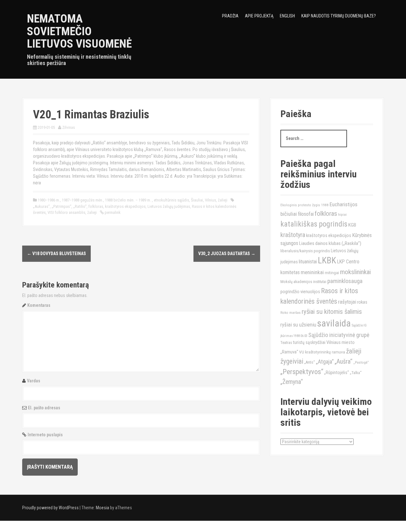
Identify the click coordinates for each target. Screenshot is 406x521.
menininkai (312, 272)
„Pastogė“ (361, 362)
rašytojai (347, 302)
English (287, 15)
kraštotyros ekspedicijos (125, 206)
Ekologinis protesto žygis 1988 (304, 205)
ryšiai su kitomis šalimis (332, 311)
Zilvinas (68, 127)
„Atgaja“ (325, 361)
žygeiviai (291, 361)
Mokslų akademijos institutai (303, 281)
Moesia (102, 507)
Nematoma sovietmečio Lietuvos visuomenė (79, 31)
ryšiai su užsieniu (298, 324)
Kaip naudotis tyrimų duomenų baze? (338, 15)
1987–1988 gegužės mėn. (82, 200)
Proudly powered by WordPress (50, 507)
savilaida (334, 323)
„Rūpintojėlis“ (336, 372)
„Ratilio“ (80, 206)
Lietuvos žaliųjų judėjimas (168, 206)
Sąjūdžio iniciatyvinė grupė (338, 335)
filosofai (306, 214)
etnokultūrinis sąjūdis (171, 200)
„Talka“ (356, 372)
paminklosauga (345, 281)
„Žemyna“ (291, 382)
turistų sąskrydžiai (309, 342)
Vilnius (210, 200)
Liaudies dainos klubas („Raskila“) (330, 243)
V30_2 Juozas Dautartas (226, 253)
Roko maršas (290, 312)
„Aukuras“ (41, 206)
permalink (112, 212)
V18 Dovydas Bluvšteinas (56, 253)
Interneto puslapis (45, 434)
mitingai (332, 272)
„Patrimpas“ (61, 206)
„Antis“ (309, 362)
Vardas (33, 380)
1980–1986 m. (49, 200)
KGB (352, 225)
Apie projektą (259, 15)
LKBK (327, 260)
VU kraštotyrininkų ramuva (322, 351)
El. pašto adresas (44, 407)
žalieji (222, 200)
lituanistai (308, 262)
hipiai (342, 214)
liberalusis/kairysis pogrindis (305, 250)
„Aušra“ (343, 361)
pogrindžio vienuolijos (300, 291)
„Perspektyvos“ (301, 371)
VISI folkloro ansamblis (66, 212)
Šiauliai (197, 200)
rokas (362, 302)
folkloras (95, 206)
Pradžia (230, 15)
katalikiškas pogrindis (313, 224)
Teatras (286, 342)
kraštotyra (292, 235)
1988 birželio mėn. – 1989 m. (128, 200)
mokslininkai (355, 272)
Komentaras (38, 305)
